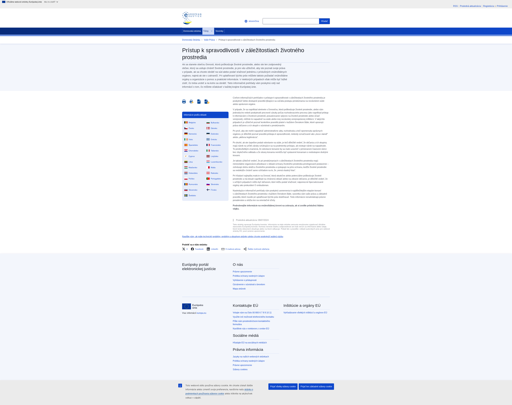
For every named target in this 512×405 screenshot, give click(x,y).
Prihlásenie (502, 6)
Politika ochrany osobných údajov (249, 276)
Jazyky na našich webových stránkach (251, 356)
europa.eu (201, 313)
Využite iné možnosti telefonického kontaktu (253, 317)
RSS (455, 6)
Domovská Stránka (191, 40)
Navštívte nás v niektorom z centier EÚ (251, 328)
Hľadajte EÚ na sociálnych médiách (250, 342)
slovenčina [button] (254, 21)
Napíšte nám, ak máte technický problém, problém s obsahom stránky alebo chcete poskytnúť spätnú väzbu (232, 236)
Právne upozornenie (242, 271)
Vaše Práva (209, 40)
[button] (185, 249)
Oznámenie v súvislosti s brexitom (249, 284)
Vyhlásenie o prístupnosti (245, 280)
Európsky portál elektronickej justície (199, 266)
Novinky (219, 31)
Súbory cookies (240, 369)
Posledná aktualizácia (470, 6)
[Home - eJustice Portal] (191, 18)
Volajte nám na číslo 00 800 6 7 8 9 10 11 (252, 312)
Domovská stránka (192, 31)
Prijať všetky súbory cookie (283, 386)
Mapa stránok (239, 289)
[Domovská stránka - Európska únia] (192, 306)
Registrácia (488, 6)
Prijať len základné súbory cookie (316, 386)
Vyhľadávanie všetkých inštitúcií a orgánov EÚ (305, 312)
